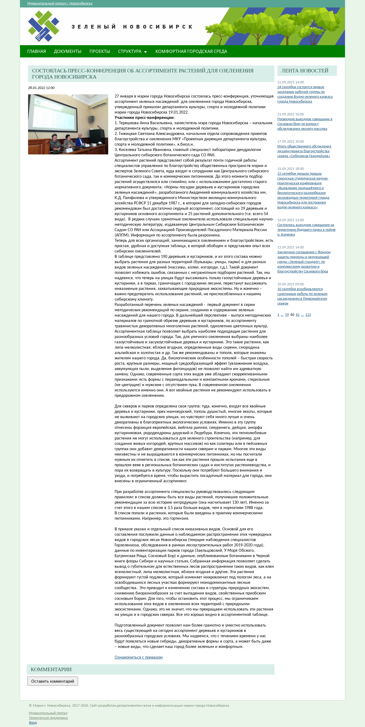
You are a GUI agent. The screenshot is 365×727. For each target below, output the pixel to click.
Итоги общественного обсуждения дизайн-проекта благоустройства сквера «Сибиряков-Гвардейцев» (304, 151)
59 (287, 315)
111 (308, 315)
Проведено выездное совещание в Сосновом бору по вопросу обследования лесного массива (304, 124)
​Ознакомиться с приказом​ (139, 657)
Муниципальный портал (48, 713)
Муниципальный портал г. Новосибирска (59, 4)
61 (298, 315)
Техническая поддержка (48, 718)
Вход (33, 723)
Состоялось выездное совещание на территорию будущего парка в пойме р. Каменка (306, 230)
